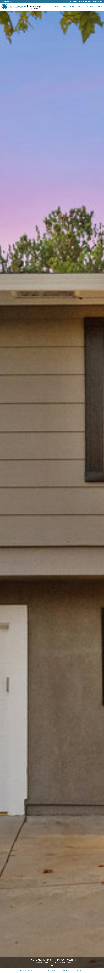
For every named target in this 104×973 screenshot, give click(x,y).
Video (37, 971)
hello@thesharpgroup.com (81, 1)
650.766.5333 (98, 1)
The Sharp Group (13, 6)
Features (45, 971)
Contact (99, 7)
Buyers (64, 7)
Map (53, 971)
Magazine (89, 7)
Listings (80, 7)
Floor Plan (62, 971)
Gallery (26, 971)
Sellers (72, 7)
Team (56, 7)
